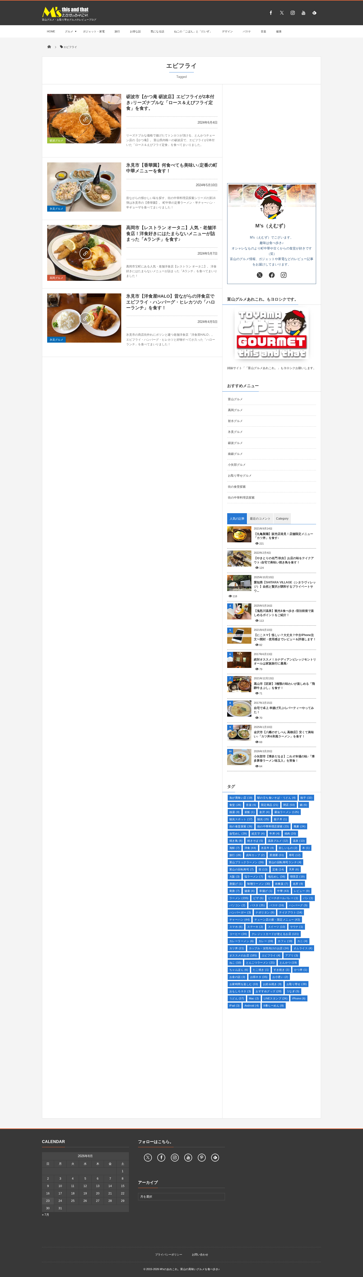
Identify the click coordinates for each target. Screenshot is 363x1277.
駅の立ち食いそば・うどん (276, 797)
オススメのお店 (243, 955)
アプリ (291, 955)
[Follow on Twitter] (282, 12)
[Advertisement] (271, 133)
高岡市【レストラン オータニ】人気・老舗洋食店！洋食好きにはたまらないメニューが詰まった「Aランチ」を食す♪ (171, 233)
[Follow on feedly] (314, 12)
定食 (278, 869)
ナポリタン (265, 912)
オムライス (303, 948)
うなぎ (293, 991)
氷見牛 (267, 847)
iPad (234, 1005)
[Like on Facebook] (271, 275)
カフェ (285, 941)
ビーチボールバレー (283, 898)
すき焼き (282, 969)
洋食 (250, 847)
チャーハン (239, 919)
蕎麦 (299, 826)
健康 (279, 31)
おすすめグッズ (269, 991)
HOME (51, 31)
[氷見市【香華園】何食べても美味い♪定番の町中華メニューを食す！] (84, 187)
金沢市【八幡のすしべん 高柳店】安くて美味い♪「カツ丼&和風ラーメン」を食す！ (284, 734)
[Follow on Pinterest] (202, 1158)
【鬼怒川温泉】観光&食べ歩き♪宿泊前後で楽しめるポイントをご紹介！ (284, 613)
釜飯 (249, 812)
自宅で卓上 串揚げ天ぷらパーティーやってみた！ (284, 710)
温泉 (299, 840)
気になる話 (157, 31)
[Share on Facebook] (271, 12)
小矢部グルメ (237, 464)
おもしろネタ (240, 991)
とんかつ (288, 962)
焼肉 (290, 833)
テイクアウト (290, 912)
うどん (236, 998)
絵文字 (258, 833)
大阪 (234, 876)
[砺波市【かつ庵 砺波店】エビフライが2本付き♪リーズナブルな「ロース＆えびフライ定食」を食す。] (84, 118)
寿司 (295, 855)
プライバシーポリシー (168, 1254)
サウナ (296, 926)
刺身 (234, 890)
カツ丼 (236, 948)
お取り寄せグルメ (240, 475)
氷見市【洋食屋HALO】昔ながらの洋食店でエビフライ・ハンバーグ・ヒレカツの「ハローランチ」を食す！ (170, 302)
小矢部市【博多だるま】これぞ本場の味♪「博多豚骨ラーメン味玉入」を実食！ (284, 758)
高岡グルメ (56, 277)
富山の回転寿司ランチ (285, 862)
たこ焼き (261, 969)
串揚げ (265, 890)
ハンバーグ (298, 905)
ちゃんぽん (238, 969)
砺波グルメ (56, 140)
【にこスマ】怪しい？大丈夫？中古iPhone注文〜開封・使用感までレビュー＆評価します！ (285, 637)
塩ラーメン (253, 876)
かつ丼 (300, 969)
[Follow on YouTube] (188, 1158)
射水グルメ (235, 421)
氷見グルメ (56, 208)
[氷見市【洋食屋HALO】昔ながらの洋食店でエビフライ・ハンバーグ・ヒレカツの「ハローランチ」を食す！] (84, 318)
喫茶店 (297, 876)
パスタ (257, 905)
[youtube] (303, 12)
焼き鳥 (235, 840)
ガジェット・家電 (94, 31)
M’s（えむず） (271, 225)
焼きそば (255, 840)
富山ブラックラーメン (246, 862)
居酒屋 (276, 855)
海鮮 (234, 847)
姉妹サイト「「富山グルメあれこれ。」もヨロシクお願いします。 (271, 368)
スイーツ (276, 926)
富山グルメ (235, 399)
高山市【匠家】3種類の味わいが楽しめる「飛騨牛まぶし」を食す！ (284, 686)
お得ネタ (259, 976)
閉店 (289, 804)
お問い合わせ (200, 1254)
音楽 (263, 31)
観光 (263, 819)
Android (251, 1005)
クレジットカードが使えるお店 (275, 933)
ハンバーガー (240, 912)
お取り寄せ (296, 984)
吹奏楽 (281, 883)
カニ (302, 941)
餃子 (306, 797)
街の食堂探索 (237, 486)
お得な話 (135, 31)
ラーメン (238, 898)
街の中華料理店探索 (241, 497)
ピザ (258, 898)
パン (308, 898)
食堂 (235, 804)
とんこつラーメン (260, 962)
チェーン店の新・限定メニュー (277, 919)
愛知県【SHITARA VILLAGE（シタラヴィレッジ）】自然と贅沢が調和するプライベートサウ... (285, 587)
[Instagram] (292, 12)
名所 (298, 883)
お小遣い (280, 976)
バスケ (247, 31)
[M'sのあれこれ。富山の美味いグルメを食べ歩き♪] (65, 16)
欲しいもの (288, 847)
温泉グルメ (278, 840)
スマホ (235, 926)
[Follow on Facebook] (161, 1158)
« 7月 (45, 1214)
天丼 (294, 869)
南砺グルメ (235, 454)
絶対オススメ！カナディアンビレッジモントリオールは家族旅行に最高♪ (285, 661)
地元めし (276, 876)
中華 (283, 890)
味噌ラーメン (258, 883)
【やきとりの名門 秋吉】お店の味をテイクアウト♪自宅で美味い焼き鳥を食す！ (284, 560)
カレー (266, 941)
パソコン (237, 905)
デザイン (227, 31)
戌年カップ (255, 855)
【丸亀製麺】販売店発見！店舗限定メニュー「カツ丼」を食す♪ (283, 536)
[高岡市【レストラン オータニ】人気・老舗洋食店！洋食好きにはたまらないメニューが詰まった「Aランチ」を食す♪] (84, 253)
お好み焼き (272, 984)
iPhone (298, 998)
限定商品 (270, 804)
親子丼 (280, 819)
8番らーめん (273, 1005)
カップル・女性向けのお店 (269, 948)
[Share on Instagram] (283, 275)
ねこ (235, 962)
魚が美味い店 (241, 797)
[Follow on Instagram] (175, 1158)
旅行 (117, 31)
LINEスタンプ (276, 998)
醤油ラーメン (286, 812)
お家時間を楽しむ (243, 984)
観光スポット (241, 819)
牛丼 (274, 833)
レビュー (302, 890)
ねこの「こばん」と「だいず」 (193, 31)
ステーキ (255, 926)
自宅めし (238, 833)
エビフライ (271, 955)
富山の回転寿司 (241, 869)
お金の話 (237, 976)
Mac (254, 998)
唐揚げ (235, 883)
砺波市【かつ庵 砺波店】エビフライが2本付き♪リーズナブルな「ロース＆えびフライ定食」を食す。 (170, 102)
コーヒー (238, 933)
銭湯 (234, 812)
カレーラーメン (241, 941)
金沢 (264, 812)
